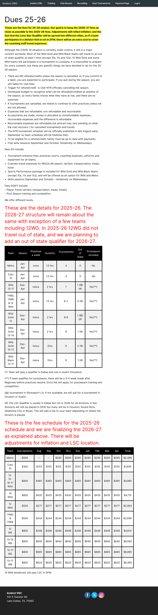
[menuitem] (36, 3)
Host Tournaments (101, 3)
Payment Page (122, 3)
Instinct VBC (9, 3)
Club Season (66, 3)
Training (51, 3)
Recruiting (82, 3)
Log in (137, 3)
